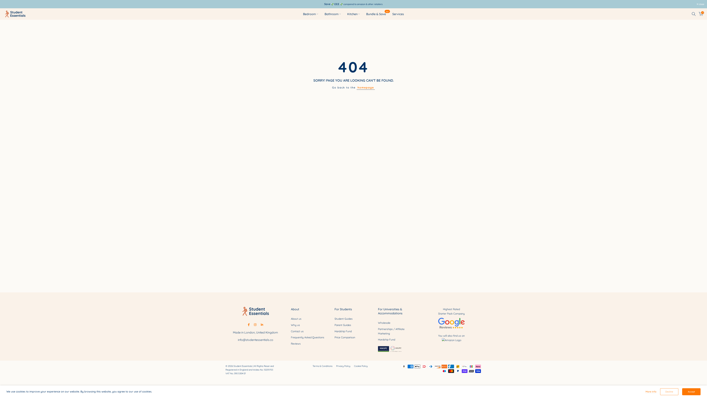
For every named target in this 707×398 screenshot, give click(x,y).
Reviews (296, 343)
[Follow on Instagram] (255, 324)
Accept (691, 391)
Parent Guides (343, 325)
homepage (366, 87)
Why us (295, 325)
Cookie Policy (361, 366)
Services (398, 14)
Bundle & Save (377, 14)
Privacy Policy (343, 366)
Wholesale (384, 322)
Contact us (297, 331)
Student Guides (344, 318)
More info (651, 391)
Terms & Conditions (323, 366)
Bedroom (309, 14)
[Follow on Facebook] (248, 324)
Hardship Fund (343, 331)
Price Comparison (345, 337)
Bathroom (332, 14)
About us (296, 318)
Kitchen (352, 14)
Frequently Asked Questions (307, 337)
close (7, 4)
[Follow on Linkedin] (262, 324)
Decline (669, 391)
